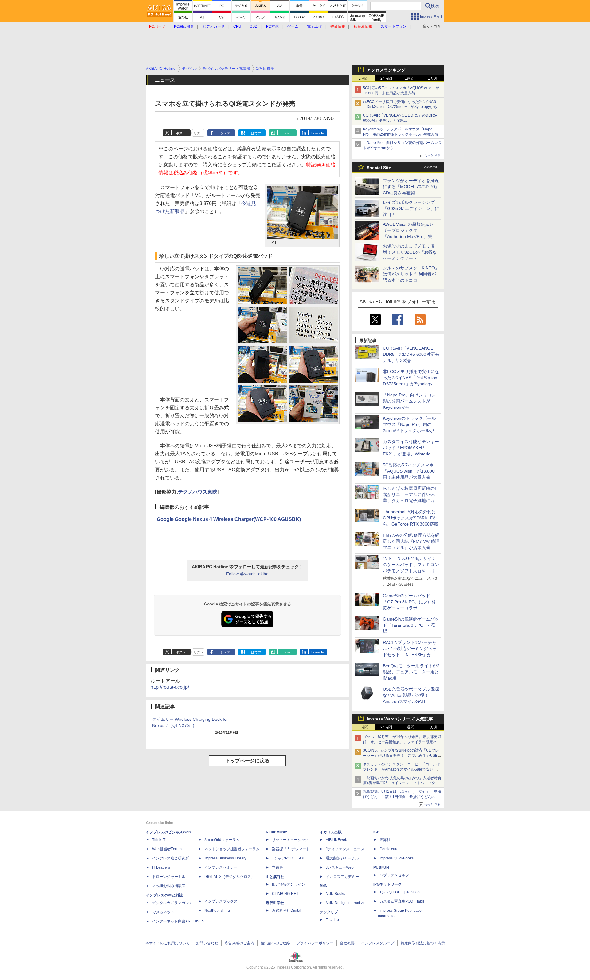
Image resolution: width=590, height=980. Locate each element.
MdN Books (335, 893)
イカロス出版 (331, 832)
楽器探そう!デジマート (291, 849)
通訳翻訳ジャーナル (342, 858)
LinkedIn (317, 133)
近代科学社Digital (286, 910)
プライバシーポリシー (315, 943)
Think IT (158, 840)
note (287, 133)
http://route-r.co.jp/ (170, 687)
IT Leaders (161, 867)
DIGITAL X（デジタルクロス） (229, 877)
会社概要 (347, 943)
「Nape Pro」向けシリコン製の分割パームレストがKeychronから (409, 401)
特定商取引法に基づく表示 (423, 943)
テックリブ (329, 912)
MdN (324, 886)
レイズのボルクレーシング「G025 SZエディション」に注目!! (411, 208)
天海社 (385, 840)
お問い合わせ (207, 943)
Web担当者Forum (167, 849)
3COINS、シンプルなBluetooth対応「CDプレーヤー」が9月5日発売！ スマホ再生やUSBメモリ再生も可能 (402, 755)
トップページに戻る (247, 760)
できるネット (163, 912)
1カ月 (432, 78)
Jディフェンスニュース (345, 849)
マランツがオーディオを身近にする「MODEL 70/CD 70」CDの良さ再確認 (411, 186)
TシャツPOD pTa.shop (400, 892)
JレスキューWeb (340, 867)
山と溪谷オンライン (288, 884)
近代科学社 (275, 903)
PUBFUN (381, 867)
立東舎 (277, 867)
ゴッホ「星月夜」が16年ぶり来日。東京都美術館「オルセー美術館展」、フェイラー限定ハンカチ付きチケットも (402, 742)
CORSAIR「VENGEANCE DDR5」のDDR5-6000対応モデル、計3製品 (411, 354)
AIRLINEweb (336, 840)
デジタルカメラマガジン (172, 903)
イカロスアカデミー (342, 877)
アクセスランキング (386, 70)
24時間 (386, 78)
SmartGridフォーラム (222, 840)
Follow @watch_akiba (247, 573)
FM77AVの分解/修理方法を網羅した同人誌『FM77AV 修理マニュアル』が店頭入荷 (411, 541)
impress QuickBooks (397, 858)
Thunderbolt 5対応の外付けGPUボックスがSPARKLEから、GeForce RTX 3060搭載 (410, 517)
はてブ (256, 133)
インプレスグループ (377, 943)
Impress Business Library (225, 858)
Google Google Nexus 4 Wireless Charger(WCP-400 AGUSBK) (229, 519)
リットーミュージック (290, 840)
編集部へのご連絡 (275, 943)
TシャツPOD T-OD (288, 858)
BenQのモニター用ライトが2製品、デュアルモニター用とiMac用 (411, 671)
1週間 (409, 78)
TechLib (332, 920)
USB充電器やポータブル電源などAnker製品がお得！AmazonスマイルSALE (411, 695)
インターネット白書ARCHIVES (178, 921)
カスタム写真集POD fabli (402, 901)
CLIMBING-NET (285, 893)
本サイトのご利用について (167, 943)
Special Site (379, 167)
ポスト (181, 133)
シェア (225, 133)
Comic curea (390, 849)
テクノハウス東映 (197, 491)
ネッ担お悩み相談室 (168, 886)
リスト (199, 133)
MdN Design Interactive (345, 903)
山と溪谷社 (275, 877)
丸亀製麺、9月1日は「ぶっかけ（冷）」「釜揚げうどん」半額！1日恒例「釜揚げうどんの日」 (402, 796)
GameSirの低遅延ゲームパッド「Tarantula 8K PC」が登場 (411, 625)
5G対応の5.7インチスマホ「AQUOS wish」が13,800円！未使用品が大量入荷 (409, 471)
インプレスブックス (221, 901)
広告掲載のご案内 (239, 943)
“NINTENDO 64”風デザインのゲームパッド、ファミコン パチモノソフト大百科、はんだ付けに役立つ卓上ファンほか (411, 570)
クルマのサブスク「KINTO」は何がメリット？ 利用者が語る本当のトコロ (411, 274)
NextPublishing (217, 910)
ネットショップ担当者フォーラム (232, 849)
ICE (376, 832)
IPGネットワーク (387, 884)
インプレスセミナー (221, 867)
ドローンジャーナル (168, 877)
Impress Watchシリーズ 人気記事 (400, 718)
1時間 (363, 78)
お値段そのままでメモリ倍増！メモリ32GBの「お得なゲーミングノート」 (410, 252)
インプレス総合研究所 (170, 858)
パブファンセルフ (394, 875)
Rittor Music (276, 832)
